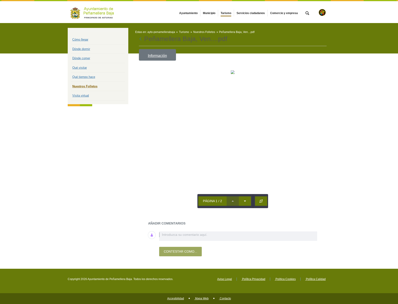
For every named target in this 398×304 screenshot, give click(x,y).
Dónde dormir (81, 49)
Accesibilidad (175, 298)
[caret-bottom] (245, 201)
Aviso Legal (224, 279)
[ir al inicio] (379, 276)
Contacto (225, 298)
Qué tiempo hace (83, 77)
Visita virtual (80, 95)
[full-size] (261, 201)
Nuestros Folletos (84, 86)
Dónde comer (81, 58)
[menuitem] (188, 13)
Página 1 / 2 (212, 201)
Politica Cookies (285, 279)
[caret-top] (233, 201)
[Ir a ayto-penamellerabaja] (93, 12)
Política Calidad (315, 279)
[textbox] (238, 236)
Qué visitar (79, 67)
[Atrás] (141, 39)
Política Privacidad (253, 279)
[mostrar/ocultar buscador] (307, 14)
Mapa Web (201, 298)
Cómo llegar (80, 39)
